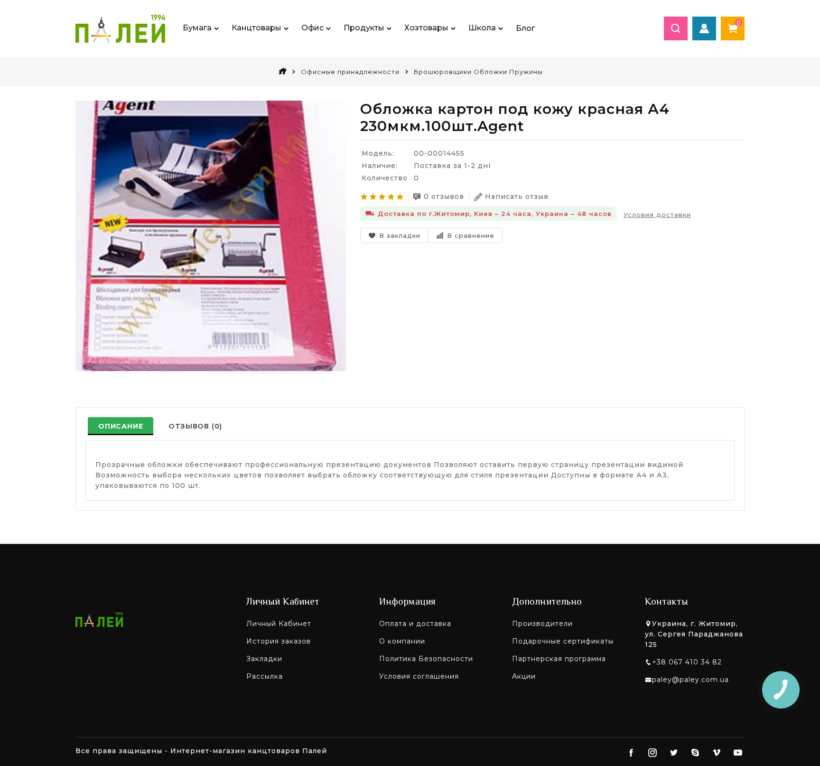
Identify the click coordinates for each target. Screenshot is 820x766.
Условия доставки (657, 214)
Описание (120, 426)
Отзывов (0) (195, 426)
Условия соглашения (419, 676)
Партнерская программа (559, 658)
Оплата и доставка (415, 623)
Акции (524, 676)
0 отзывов (444, 196)
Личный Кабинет (278, 623)
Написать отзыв (517, 196)
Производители (542, 623)
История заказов (278, 641)
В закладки (399, 235)
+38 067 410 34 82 (687, 662)
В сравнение (470, 235)
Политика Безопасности (426, 658)
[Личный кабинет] (704, 28)
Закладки (264, 658)
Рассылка (264, 676)
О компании (402, 641)
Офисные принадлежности (350, 71)
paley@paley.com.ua (690, 679)
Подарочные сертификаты (563, 641)
